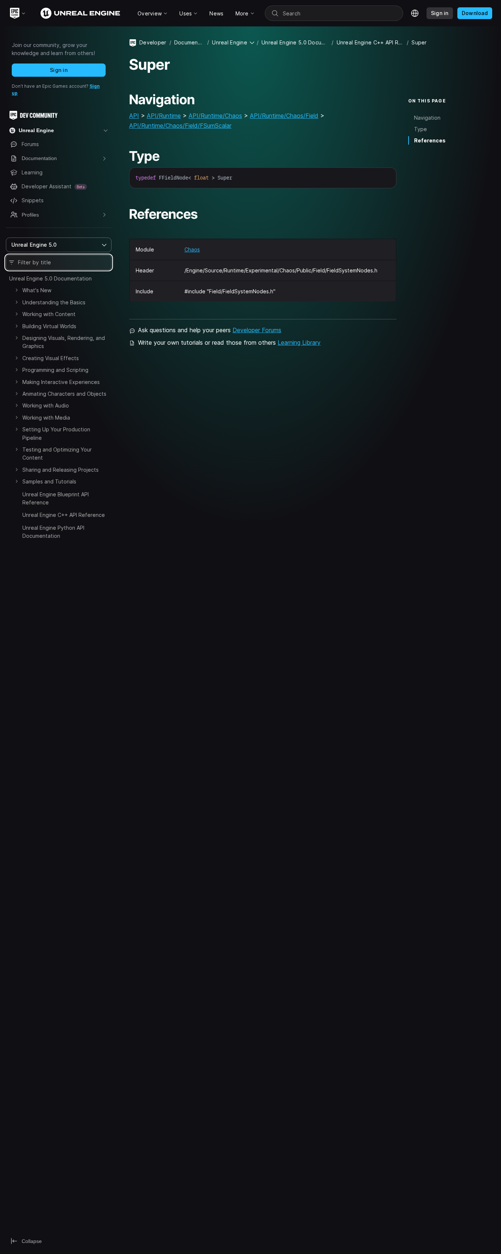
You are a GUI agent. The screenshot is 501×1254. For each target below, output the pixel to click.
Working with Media (46, 417)
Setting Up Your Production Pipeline (56, 433)
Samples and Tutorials (49, 481)
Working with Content (49, 314)
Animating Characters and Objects (64, 394)
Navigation (427, 118)
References (430, 140)
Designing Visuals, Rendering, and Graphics (63, 342)
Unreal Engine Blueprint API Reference (55, 498)
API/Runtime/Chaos (215, 115)
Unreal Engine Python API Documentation (53, 532)
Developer (153, 42)
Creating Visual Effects (50, 358)
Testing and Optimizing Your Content (57, 453)
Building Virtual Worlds (49, 326)
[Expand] (16, 290)
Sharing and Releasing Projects (60, 470)
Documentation (189, 42)
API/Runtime (164, 115)
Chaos (192, 249)
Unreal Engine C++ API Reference (63, 515)
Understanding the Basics (53, 302)
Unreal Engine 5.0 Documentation (50, 278)
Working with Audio (45, 405)
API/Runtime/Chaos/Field (284, 115)
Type (420, 129)
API (134, 115)
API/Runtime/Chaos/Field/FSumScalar (180, 125)
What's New (36, 290)
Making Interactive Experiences (61, 382)
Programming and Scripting (55, 370)
